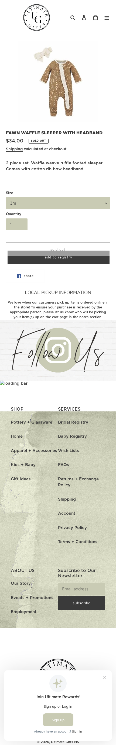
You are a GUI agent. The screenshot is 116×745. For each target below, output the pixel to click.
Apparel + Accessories (34, 451)
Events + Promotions (32, 598)
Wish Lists (68, 451)
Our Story (21, 583)
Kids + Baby (23, 465)
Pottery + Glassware (31, 422)
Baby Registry (72, 436)
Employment (23, 612)
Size (9, 193)
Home (17, 436)
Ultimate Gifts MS (65, 742)
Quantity (13, 214)
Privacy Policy (72, 528)
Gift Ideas (21, 479)
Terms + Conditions (77, 542)
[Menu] (106, 18)
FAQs (63, 465)
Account (66, 513)
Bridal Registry (73, 422)
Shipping (14, 149)
